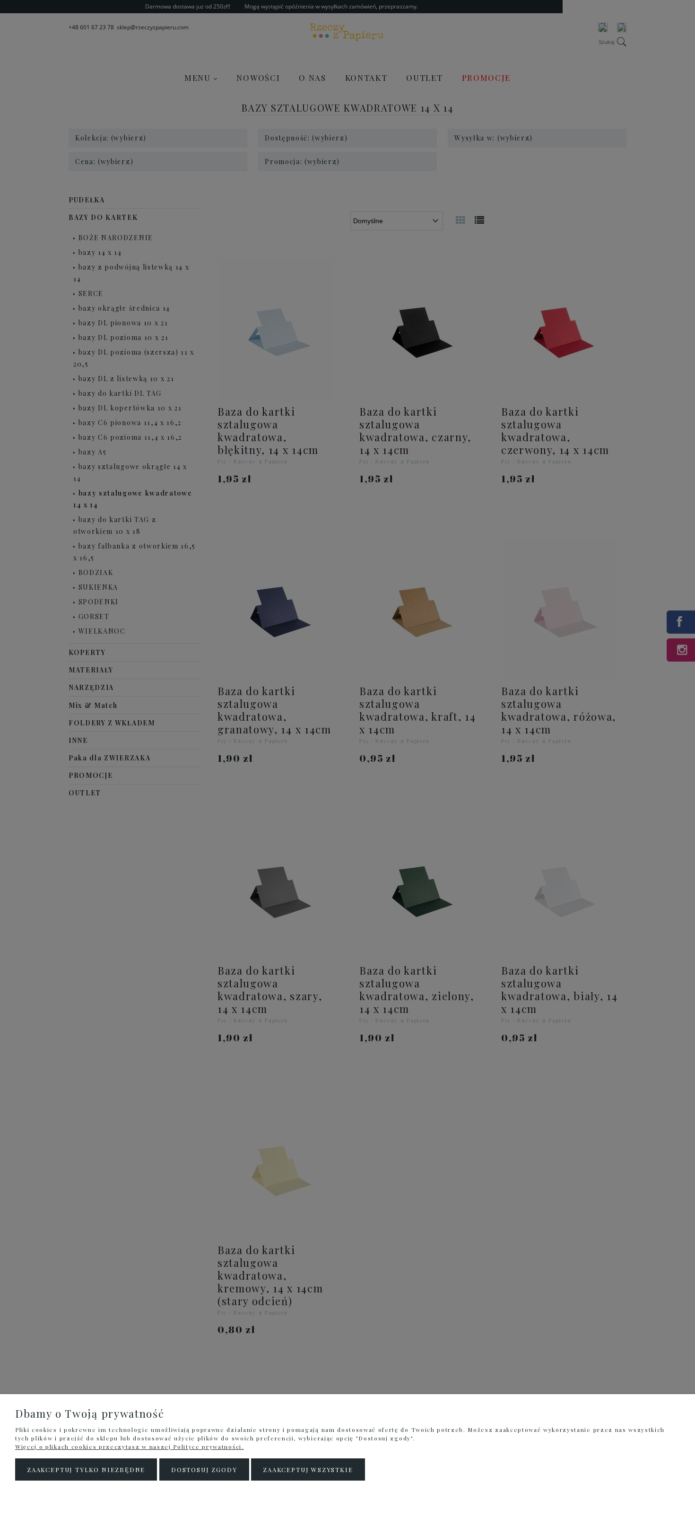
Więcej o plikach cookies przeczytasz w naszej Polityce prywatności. (129, 1446)
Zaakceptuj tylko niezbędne (86, 1469)
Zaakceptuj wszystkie (308, 1469)
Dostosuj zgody (204, 1469)
